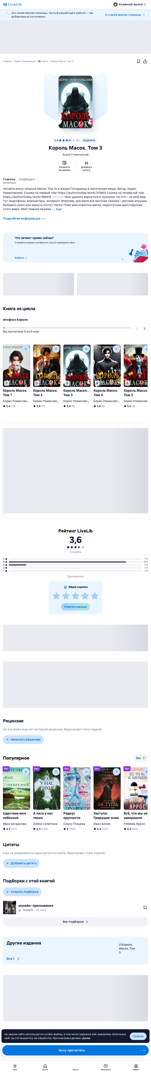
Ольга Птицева (74, 824)
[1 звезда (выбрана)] (60, 140)
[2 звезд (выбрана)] (63, 140)
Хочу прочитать (72, 1050)
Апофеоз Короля (15, 320)
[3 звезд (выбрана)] (66, 140)
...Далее (86, 1038)
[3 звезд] (75, 596)
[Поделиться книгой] (145, 61)
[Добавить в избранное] (138, 61)
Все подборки (73, 922)
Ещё (59, 209)
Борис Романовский (75, 154)
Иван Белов (102, 824)
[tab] (9, 180)
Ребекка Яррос (134, 824)
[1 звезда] (56, 596)
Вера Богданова (14, 824)
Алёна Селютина (45, 824)
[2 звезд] (66, 596)
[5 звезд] (73, 140)
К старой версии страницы (123, 14)
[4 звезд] (70, 140)
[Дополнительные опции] (144, 1050)
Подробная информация (22, 218)
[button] (75, 102)
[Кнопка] (137, 328)
